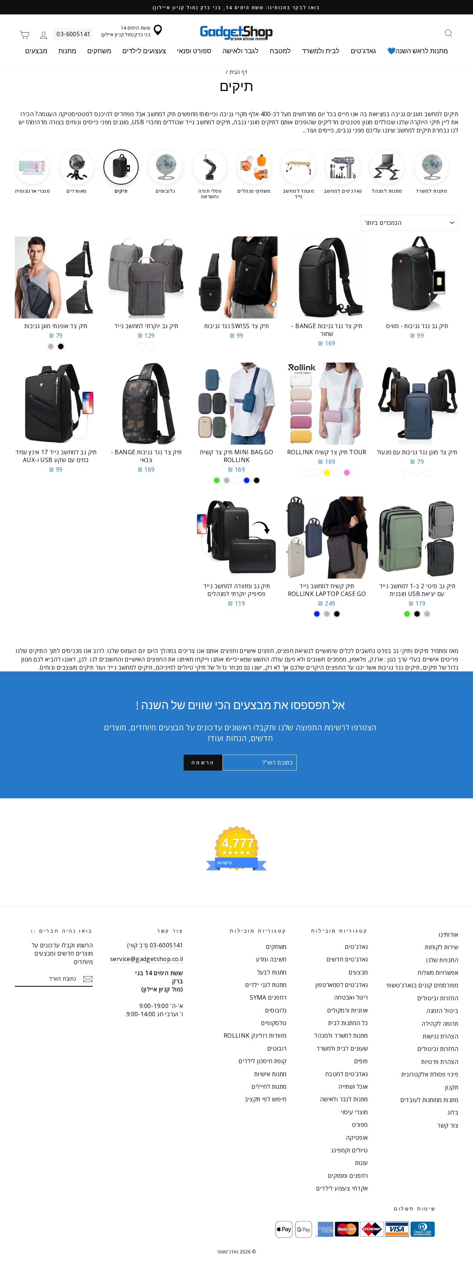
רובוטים (277, 1048)
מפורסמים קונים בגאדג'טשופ (422, 985)
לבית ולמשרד (321, 51)
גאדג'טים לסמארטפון (341, 985)
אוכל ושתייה (353, 1086)
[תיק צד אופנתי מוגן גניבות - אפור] (50, 346)
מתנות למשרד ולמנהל (341, 1035)
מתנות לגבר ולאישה (344, 1099)
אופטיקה (357, 1138)
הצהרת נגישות (440, 1036)
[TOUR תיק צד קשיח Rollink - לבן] (316, 472)
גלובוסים (275, 1010)
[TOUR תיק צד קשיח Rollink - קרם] (336, 472)
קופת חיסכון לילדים (262, 1061)
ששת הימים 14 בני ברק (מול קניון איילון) (125, 31)
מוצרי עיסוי (354, 1112)
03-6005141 (73, 34)
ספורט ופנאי (194, 51)
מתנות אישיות (270, 1074)
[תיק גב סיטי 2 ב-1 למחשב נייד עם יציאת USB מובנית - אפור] (427, 613)
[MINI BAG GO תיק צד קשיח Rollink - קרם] (236, 480)
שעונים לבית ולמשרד (342, 1048)
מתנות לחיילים (268, 1086)
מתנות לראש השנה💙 (417, 51)
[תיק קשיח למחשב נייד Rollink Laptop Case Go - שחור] (336, 613)
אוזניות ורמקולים (347, 1010)
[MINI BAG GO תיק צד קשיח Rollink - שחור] (256, 480)
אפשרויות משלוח (438, 973)
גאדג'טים (363, 51)
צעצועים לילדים (144, 51)
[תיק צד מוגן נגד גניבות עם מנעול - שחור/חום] (407, 472)
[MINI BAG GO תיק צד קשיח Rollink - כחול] (246, 480)
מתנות (67, 51)
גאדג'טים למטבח (346, 1074)
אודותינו (448, 934)
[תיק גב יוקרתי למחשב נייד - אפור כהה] (141, 346)
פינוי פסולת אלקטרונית (429, 1074)
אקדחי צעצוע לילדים (342, 1188)
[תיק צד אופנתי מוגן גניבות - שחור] (60, 346)
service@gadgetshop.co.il (146, 959)
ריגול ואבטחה (351, 997)
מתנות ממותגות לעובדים (429, 1100)
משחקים (99, 51)
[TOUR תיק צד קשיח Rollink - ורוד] (346, 472)
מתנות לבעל (272, 972)
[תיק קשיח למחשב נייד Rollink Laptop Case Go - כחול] (316, 613)
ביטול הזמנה (442, 1011)
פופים (361, 1061)
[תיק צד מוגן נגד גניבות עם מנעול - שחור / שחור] (427, 472)
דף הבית (238, 71)
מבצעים (36, 51)
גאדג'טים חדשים (347, 959)
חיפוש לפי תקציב (266, 1099)
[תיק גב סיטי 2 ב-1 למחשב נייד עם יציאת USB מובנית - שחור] (417, 613)
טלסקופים (273, 1023)
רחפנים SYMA (268, 997)
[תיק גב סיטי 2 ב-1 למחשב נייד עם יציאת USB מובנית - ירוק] (407, 613)
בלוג (453, 1112)
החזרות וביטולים (437, 998)
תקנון (451, 1087)
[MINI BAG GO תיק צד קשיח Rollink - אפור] (226, 480)
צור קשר (447, 1125)
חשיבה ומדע (271, 959)
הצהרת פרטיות (439, 1062)
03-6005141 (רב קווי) (155, 945)
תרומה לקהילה (440, 1024)
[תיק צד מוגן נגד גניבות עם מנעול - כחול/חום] (417, 472)
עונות (361, 1163)
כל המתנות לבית (348, 1023)
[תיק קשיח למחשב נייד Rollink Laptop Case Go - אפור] (326, 613)
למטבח (280, 51)
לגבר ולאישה (240, 51)
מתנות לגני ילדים (265, 985)
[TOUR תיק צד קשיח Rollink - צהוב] (326, 472)
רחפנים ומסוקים (348, 1176)
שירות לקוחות (441, 947)
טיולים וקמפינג (349, 1150)
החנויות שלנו (442, 960)
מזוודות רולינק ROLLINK (255, 1035)
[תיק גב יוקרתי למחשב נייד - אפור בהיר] (151, 346)
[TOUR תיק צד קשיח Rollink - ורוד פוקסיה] (306, 472)
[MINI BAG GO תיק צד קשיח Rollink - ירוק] (216, 480)
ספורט (360, 1125)
